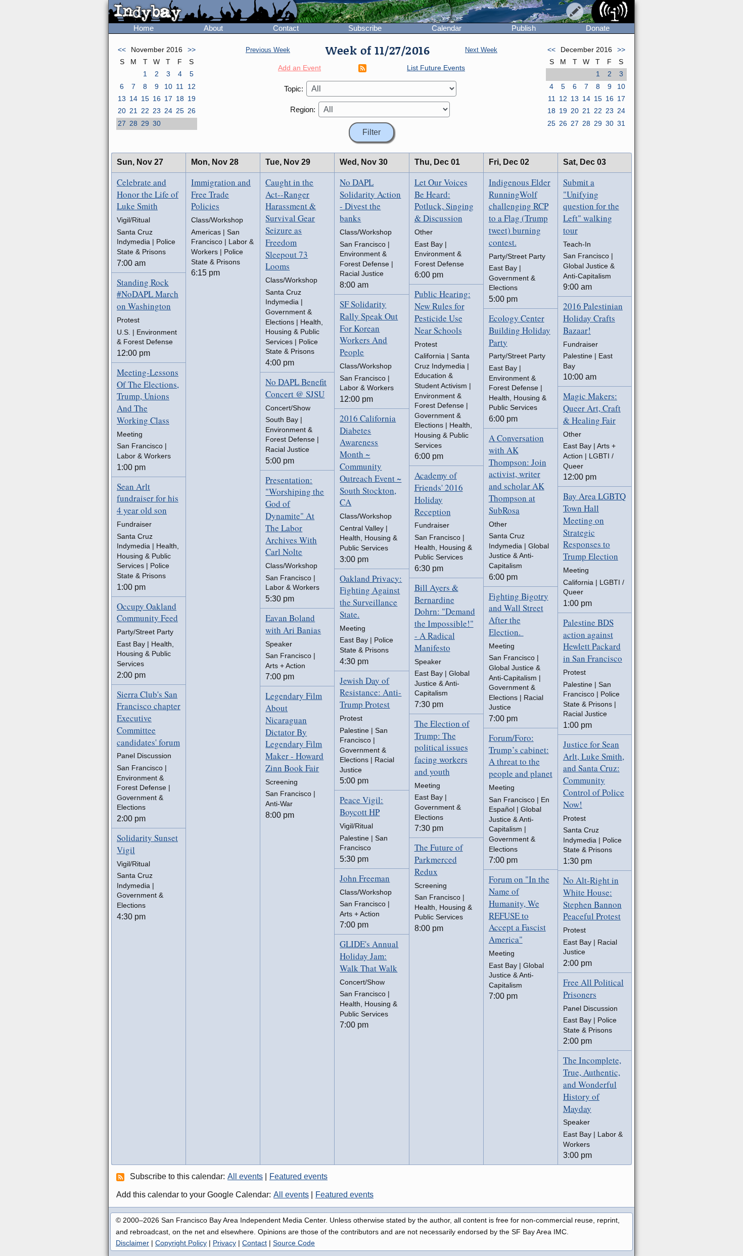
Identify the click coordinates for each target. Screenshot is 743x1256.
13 (122, 99)
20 (122, 111)
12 (192, 86)
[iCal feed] (121, 1176)
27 (122, 123)
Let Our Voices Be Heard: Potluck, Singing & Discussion (444, 200)
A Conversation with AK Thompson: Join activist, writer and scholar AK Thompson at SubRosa (517, 474)
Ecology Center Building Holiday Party (519, 330)
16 (157, 99)
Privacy (224, 1243)
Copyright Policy (181, 1243)
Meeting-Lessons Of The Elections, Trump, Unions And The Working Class (148, 396)
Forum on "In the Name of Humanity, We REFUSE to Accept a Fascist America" (519, 909)
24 (168, 111)
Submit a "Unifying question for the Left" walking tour (591, 206)
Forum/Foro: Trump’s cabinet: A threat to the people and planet (520, 755)
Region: (302, 109)
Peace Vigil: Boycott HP (361, 806)
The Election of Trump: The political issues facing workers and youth (442, 747)
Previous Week (268, 50)
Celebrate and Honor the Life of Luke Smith (147, 194)
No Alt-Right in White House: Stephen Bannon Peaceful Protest (592, 898)
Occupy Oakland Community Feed (147, 612)
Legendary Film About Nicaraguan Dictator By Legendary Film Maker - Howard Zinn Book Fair (294, 732)
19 (192, 99)
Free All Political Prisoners (593, 988)
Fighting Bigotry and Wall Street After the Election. (518, 614)
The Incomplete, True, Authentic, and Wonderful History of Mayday (592, 1084)
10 (168, 86)
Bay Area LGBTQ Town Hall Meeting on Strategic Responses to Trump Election (594, 526)
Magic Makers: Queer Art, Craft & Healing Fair (592, 408)
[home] (203, 12)
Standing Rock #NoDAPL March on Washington (147, 294)
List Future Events (436, 68)
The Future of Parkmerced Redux (438, 859)
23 (157, 111)
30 (157, 123)
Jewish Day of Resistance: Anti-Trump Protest (370, 693)
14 (133, 99)
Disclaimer (132, 1243)
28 (133, 123)
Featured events (298, 1176)
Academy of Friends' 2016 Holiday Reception (438, 493)
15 (145, 99)
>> (192, 49)
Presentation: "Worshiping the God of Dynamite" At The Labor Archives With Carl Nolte (294, 516)
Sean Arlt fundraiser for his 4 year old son (147, 499)
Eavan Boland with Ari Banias (293, 624)
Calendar (446, 28)
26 (192, 111)
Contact (286, 28)
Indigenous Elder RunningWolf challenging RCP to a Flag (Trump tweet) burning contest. (519, 212)
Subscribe (365, 28)
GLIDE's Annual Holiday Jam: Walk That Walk (369, 956)
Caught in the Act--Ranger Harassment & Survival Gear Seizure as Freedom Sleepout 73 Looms (290, 224)
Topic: (293, 88)
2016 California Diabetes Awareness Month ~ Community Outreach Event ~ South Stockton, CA (370, 460)
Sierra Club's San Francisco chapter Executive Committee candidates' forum (148, 718)
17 (168, 99)
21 (133, 111)
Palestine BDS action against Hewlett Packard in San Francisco (592, 640)
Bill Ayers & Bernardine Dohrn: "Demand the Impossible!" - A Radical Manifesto (444, 618)
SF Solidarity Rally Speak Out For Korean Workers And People (369, 328)
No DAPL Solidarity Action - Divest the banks (370, 200)
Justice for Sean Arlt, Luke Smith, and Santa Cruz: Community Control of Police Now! (593, 774)
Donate (598, 28)
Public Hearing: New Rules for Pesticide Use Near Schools (442, 312)
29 (145, 123)
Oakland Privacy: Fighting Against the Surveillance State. (371, 596)
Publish (524, 28)
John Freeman (365, 878)
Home (143, 28)
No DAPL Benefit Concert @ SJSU (296, 388)
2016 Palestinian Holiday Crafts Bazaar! (593, 318)
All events (245, 1176)
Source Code (294, 1243)
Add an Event (299, 68)
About (213, 28)
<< (122, 49)
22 (145, 111)
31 (621, 123)
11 (179, 86)
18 (180, 99)
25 (180, 111)
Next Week (481, 50)
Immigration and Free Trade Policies (221, 194)
